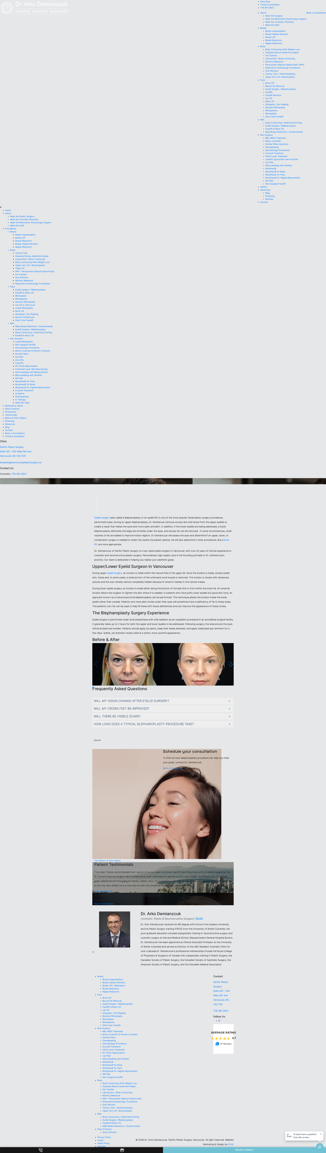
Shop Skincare (109, 1132)
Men (262, 119)
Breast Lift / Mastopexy (114, 985)
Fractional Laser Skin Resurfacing (31, 369)
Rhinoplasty (271, 113)
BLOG (199, 918)
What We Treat (22, 402)
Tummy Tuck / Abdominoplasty (280, 74)
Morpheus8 (270, 168)
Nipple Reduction (273, 43)
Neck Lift (269, 101)
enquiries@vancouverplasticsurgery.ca (20, 462)
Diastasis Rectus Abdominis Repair (282, 52)
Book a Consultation (316, 12)
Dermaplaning (272, 147)
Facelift (269, 92)
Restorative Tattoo (14, 405)
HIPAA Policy (103, 1143)
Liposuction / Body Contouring (280, 58)
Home (8, 210)
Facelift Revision (273, 95)
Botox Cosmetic (273, 141)
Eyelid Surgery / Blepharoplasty (280, 89)
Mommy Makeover (274, 61)
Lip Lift (268, 98)
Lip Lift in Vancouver (25, 305)
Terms (100, 1140)
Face (262, 80)
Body (262, 46)
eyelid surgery (114, 573)
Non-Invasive (16, 338)
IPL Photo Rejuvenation (26, 366)
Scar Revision (271, 70)
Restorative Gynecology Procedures (282, 67)
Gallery (263, 187)
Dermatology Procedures (277, 150)
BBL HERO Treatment (275, 138)
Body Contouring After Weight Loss (282, 49)
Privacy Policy (104, 1137)
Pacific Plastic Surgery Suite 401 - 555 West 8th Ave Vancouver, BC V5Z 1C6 (15, 451)
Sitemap (101, 1146)
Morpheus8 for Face (275, 174)
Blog (267, 193)
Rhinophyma (271, 110)
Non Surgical (266, 135)
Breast (263, 28)
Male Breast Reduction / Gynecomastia (284, 132)
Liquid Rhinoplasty (24, 308)
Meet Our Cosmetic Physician (279, 22)
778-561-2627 (267, 7)
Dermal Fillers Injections (276, 144)
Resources (265, 190)
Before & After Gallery (15, 418)
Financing (270, 196)
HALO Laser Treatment (276, 156)
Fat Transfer (271, 55)
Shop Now (265, 1)
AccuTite (19, 360)
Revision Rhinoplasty (275, 107)
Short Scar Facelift (274, 116)
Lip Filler (269, 162)
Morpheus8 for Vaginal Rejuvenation (282, 177)
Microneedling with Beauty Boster (31, 372)
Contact (264, 202)
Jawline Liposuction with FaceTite (281, 159)
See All (97, 740)
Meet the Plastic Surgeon (22, 216)
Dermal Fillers (21, 354)
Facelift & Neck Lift (274, 129)
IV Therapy (20, 399)
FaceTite (19, 363)
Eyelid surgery (101, 517)
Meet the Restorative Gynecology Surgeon (285, 19)
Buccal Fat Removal (274, 86)
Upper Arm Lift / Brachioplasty (280, 77)
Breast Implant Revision (276, 34)
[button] (230, 664)
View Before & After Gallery (107, 860)
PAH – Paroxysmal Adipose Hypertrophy (34, 271)
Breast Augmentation (275, 31)
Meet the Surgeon (274, 16)
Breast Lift (270, 37)
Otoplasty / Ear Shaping (276, 104)
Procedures (10, 228)
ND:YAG (269, 180)
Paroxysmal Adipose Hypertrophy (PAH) (284, 64)
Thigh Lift (19, 268)
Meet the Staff (272, 25)
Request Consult (244, 1150)
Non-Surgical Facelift (275, 183)
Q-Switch (19, 393)
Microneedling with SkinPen (278, 165)
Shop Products (12, 408)
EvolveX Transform (274, 153)
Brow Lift (269, 83)
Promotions (10, 412)
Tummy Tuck (21, 253)
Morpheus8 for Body (275, 171)
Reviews (269, 199)
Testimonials (11, 415)
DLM (230, 1144)
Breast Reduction (273, 40)
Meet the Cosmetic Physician (24, 219)
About (263, 12)
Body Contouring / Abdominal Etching (283, 122)
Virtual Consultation (270, 4)
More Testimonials (103, 891)
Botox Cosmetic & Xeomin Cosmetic (32, 350)
